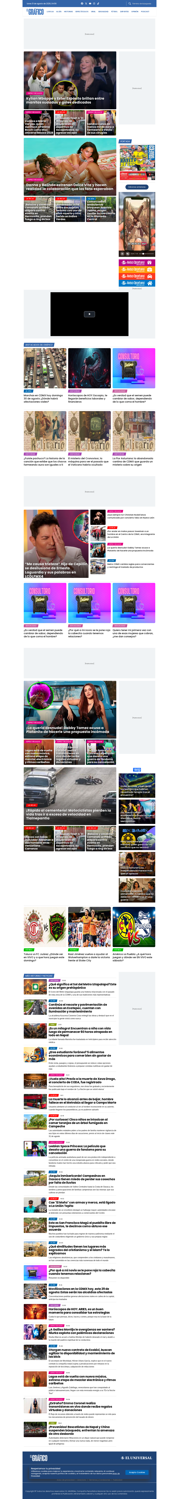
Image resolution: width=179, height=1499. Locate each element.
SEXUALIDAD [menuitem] (103, 11)
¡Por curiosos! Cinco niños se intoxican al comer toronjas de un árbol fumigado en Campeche (78, 1122)
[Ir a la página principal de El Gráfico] (35, 11)
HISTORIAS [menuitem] (68, 11)
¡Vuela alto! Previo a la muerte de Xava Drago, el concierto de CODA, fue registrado (82, 1080)
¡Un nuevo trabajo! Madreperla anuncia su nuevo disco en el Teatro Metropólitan (137, 817)
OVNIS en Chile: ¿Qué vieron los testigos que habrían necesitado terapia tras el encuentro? (136, 791)
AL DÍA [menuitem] (58, 11)
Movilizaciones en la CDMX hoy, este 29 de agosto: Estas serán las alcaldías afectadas (80, 1290)
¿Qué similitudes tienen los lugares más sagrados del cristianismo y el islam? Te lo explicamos (79, 1250)
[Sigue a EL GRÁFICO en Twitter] (89, 1487)
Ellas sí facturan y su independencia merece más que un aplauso (136, 870)
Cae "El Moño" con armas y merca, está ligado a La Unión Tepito (82, 1204)
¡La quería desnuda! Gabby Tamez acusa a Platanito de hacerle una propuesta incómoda (67, 730)
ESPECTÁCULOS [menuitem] (81, 11)
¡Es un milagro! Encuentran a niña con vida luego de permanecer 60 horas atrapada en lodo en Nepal (80, 1031)
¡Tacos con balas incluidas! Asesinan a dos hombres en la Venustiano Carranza (39, 842)
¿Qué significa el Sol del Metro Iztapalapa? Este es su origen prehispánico (82, 986)
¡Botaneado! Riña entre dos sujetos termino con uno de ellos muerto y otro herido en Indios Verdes (69, 212)
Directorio (81, 1480)
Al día (91, 198)
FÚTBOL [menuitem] (114, 11)
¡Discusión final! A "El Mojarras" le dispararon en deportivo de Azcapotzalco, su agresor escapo (69, 125)
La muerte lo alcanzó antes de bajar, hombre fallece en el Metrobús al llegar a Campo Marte (82, 1101)
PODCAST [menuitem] (145, 11)
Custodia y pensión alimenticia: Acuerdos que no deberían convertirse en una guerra (137, 895)
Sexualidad (55, 1266)
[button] (122, 254)
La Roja (61, 112)
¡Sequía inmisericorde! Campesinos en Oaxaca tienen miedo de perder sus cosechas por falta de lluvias (82, 1179)
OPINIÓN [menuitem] (134, 11)
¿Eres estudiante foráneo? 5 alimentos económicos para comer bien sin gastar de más (80, 1055)
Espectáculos (35, 93)
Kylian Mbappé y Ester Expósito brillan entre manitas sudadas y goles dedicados (65, 100)
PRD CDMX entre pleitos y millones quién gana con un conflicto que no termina (136, 844)
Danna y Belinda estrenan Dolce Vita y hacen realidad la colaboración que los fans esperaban (69, 187)
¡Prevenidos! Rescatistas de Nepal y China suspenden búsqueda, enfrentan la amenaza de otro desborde (81, 1430)
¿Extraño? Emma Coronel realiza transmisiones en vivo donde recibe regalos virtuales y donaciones (68, 755)
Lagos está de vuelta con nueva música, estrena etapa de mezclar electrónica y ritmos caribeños (38, 756)
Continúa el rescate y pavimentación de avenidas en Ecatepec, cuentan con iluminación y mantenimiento (78, 1008)
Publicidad (117, 1480)
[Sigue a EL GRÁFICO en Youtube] (92, 1487)
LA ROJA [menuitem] (50, 11)
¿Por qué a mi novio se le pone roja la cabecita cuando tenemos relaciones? (82, 1272)
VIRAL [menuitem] (93, 11)
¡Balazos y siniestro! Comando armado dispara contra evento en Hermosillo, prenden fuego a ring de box (38, 212)
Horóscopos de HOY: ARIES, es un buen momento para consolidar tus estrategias (79, 1311)
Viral (52, 1024)
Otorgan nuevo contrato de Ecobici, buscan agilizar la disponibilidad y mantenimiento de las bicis (82, 1353)
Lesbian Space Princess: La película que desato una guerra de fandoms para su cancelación (100, 756)
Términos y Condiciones (99, 1480)
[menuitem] (81, 3)
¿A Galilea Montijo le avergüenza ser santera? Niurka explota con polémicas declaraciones (82, 1331)
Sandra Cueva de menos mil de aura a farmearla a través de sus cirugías (100, 128)
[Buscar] (129, 3)
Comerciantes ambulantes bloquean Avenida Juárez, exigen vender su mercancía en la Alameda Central (101, 210)
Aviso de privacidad (66, 1480)
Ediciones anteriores (137, 187)
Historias (54, 980)
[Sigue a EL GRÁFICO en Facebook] (87, 1487)
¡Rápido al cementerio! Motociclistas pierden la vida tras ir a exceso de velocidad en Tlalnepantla (68, 814)
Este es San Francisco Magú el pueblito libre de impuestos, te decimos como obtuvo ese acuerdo (82, 1226)
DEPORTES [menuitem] (124, 11)
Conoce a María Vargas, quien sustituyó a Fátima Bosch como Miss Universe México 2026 (39, 126)
